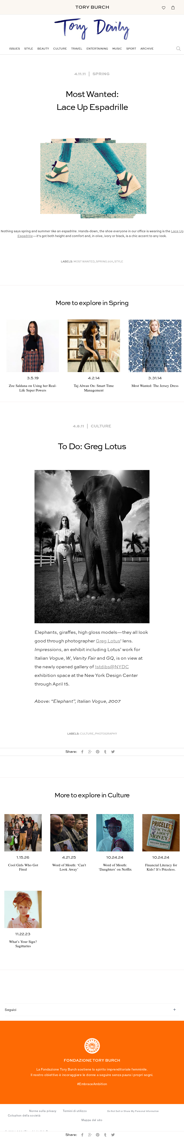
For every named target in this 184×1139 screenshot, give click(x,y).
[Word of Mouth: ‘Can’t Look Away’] (69, 832)
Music (117, 49)
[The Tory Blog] (92, 29)
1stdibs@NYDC (112, 667)
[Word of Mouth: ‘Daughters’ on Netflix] (115, 832)
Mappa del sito (92, 1120)
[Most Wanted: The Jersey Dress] (155, 346)
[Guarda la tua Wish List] (163, 7)
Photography (106, 734)
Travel (76, 49)
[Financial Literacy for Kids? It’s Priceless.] (161, 832)
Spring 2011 (104, 262)
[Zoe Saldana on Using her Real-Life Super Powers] (32, 346)
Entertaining (97, 49)
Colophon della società (24, 1115)
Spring (101, 73)
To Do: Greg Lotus (92, 446)
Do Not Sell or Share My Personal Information (133, 1111)
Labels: (67, 262)
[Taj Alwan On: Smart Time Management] (94, 345)
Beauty (43, 49)
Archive (147, 49)
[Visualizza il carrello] (173, 7)
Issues (14, 49)
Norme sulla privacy (43, 1111)
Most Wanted (84, 262)
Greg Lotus (108, 641)
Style (28, 49)
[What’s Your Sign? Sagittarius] (23, 909)
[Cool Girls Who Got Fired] (23, 832)
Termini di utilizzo (75, 1111)
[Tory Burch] (92, 7)
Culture (60, 49)
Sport (131, 49)
